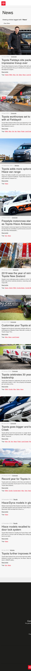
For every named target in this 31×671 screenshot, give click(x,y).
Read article (5, 72)
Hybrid (7, 75)
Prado (22, 131)
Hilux (14, 75)
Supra (6, 288)
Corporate (14, 56)
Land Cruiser (15, 337)
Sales (20, 75)
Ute (17, 75)
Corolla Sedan (21, 288)
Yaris (26, 490)
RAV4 (10, 75)
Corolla (11, 389)
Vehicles (17, 165)
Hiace (24, 75)
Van (16, 131)
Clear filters (6, 23)
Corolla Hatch (17, 490)
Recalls (15, 499)
